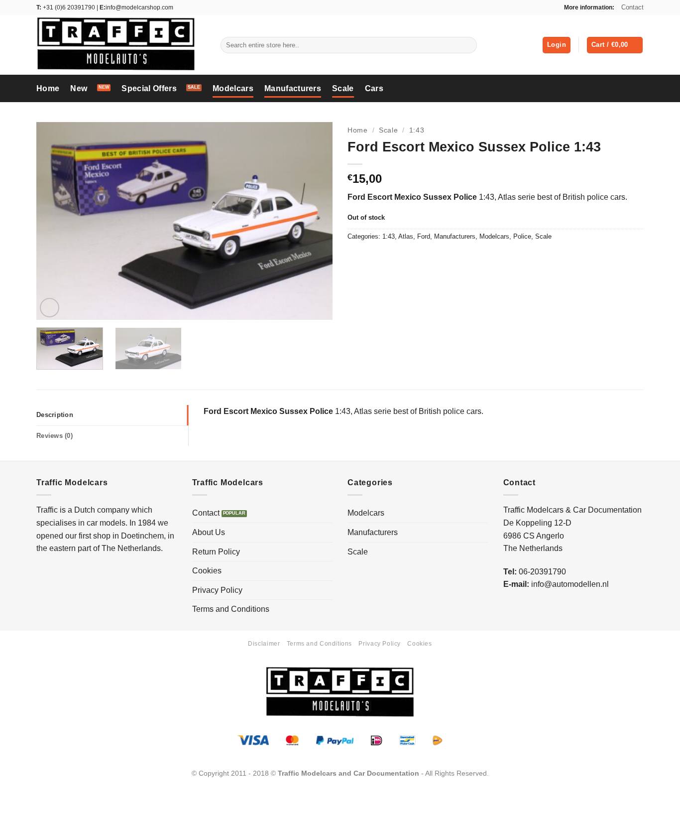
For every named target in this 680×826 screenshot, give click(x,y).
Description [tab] (54, 414)
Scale (343, 88)
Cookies (207, 570)
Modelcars (233, 88)
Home (47, 88)
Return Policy (216, 552)
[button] (556, 45)
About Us (208, 532)
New (78, 88)
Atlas (405, 236)
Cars (374, 88)
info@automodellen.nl (570, 584)
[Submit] (467, 45)
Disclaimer (264, 643)
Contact (632, 7)
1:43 (417, 130)
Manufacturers (292, 88)
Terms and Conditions (230, 609)
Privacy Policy (217, 590)
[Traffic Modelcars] (121, 45)
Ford (423, 236)
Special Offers (148, 88)
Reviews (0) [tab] (54, 435)
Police (522, 236)
